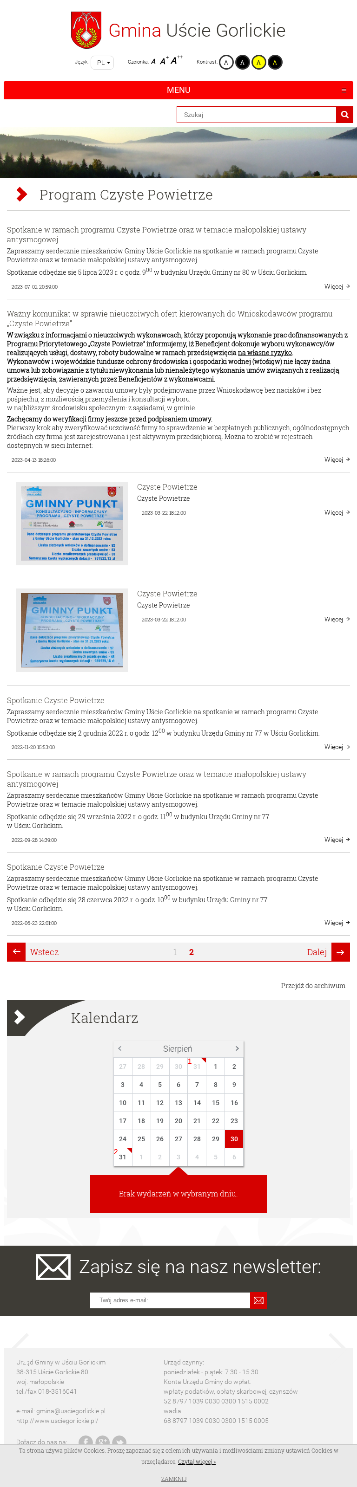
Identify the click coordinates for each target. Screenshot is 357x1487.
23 (234, 1121)
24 (122, 1139)
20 (178, 1121)
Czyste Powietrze (167, 486)
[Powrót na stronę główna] (86, 30)
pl (101, 62)
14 (197, 1102)
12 (160, 1102)
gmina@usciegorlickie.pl (71, 1411)
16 (234, 1102)
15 (215, 1102)
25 (141, 1139)
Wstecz (44, 951)
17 (122, 1121)
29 (160, 1066)
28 (141, 1066)
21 (197, 1121)
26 (160, 1139)
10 (122, 1102)
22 (215, 1121)
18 (141, 1121)
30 (178, 1066)
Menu (179, 90)
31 (197, 1066)
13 (178, 1102)
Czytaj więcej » (197, 1461)
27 (122, 1066)
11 (141, 1102)
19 (160, 1121)
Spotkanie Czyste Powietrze (56, 700)
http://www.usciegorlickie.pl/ (57, 1420)
